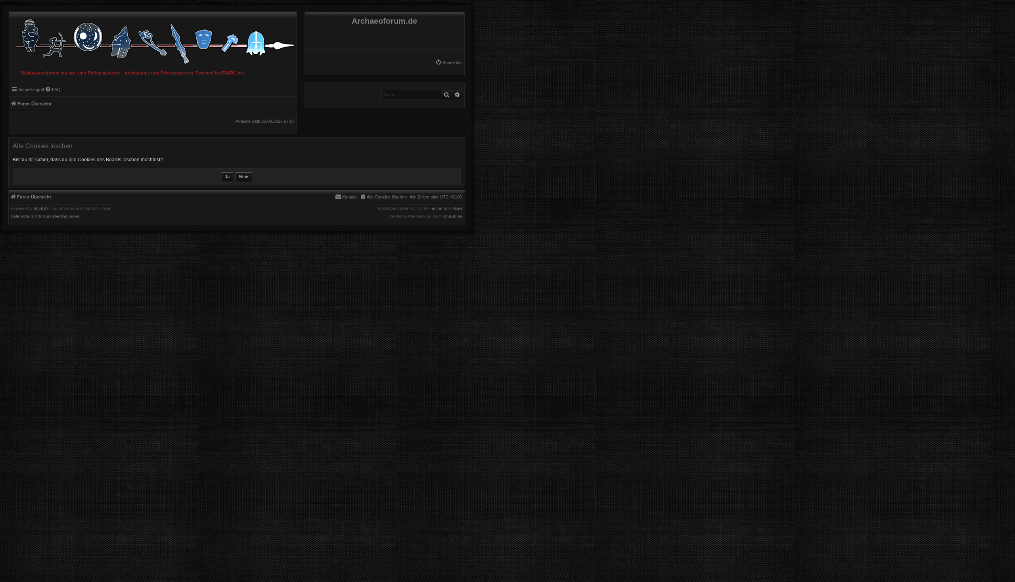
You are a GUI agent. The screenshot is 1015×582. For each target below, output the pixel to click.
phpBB (40, 208)
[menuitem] (448, 62)
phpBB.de (453, 216)
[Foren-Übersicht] (153, 39)
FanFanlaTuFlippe (446, 208)
